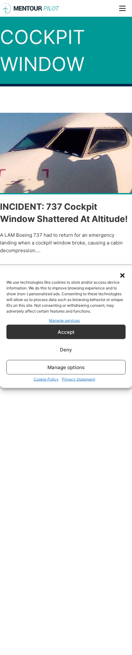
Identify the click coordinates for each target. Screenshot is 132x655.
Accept (66, 332)
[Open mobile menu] (122, 8)
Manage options (66, 367)
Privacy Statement (78, 379)
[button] (122, 275)
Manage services (64, 320)
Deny (66, 349)
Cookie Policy (46, 379)
